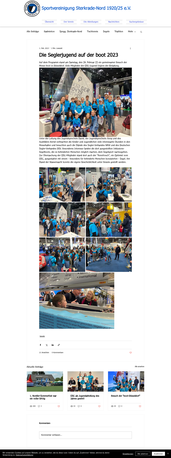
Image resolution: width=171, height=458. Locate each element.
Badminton (49, 31)
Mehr (130, 31)
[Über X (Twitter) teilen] (46, 345)
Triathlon (119, 31)
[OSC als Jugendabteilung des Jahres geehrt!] (85, 381)
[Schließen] (167, 454)
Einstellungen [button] (128, 453)
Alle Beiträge (33, 31)
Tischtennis (92, 31)
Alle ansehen (139, 367)
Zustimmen (158, 453)
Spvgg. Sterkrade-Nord (71, 31)
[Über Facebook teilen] (40, 345)
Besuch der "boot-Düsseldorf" (125, 396)
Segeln (106, 31)
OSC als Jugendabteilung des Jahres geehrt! (84, 397)
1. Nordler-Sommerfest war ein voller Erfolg (43, 397)
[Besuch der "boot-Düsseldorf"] (126, 381)
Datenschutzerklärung (24, 455)
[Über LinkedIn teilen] (52, 345)
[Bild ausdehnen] (62, 184)
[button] (141, 32)
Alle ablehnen (142, 453)
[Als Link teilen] (59, 345)
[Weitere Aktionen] (130, 48)
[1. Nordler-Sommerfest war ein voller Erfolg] (45, 381)
